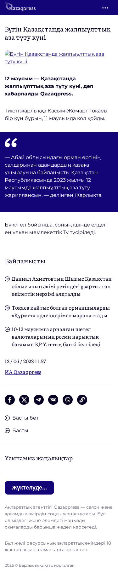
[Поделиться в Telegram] (39, 400)
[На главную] (20, 8)
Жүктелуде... (29, 487)
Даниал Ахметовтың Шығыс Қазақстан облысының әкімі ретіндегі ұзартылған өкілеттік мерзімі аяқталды (62, 286)
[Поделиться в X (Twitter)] (24, 400)
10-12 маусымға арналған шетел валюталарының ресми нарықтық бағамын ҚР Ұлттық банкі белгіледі (56, 336)
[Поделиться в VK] (53, 400)
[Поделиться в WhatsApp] (68, 400)
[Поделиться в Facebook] (10, 400)
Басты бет (25, 418)
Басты (20, 430)
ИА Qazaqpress (23, 371)
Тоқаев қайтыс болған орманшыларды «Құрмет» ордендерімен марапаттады (61, 311)
